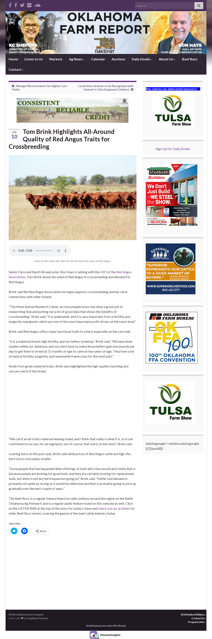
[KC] (15, 4)
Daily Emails (141, 59)
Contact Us (198, 618)
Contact (15, 69)
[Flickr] (29, 4)
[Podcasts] (37, 4)
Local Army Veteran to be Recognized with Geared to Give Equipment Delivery (105, 87)
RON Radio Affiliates (193, 614)
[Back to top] (203, 630)
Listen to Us (33, 59)
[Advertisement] (72, 407)
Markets (56, 59)
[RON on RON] (22, 4)
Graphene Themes (37, 618)
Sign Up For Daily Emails (173, 149)
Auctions (118, 59)
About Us (166, 59)
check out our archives (114, 508)
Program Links (196, 622)
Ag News (76, 59)
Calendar (98, 59)
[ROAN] (10, 4)
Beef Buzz (190, 59)
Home (13, 59)
